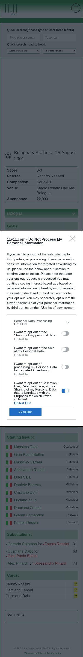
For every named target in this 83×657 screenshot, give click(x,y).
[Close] (74, 239)
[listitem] (41, 322)
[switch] (65, 333)
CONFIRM (26, 412)
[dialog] (41, 329)
